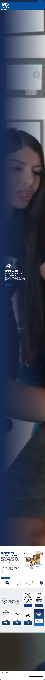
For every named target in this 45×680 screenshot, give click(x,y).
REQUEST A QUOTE (28, 606)
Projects (34, 6)
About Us (22, 6)
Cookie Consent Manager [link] (5, 672)
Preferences (25, 676)
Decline (32, 676)
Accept (40, 676)
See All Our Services (39, 621)
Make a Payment (41, 1)
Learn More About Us (5, 578)
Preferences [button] (5, 677)
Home (18, 6)
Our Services (8, 288)
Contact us (41, 6)
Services (28, 6)
